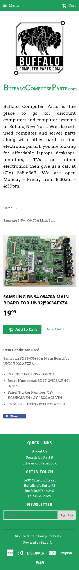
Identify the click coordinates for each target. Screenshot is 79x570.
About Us (39, 451)
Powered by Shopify (37, 542)
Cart (72, 5)
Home (7, 208)
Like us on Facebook (39, 463)
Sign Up (66, 515)
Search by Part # (39, 457)
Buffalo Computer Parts (44, 536)
